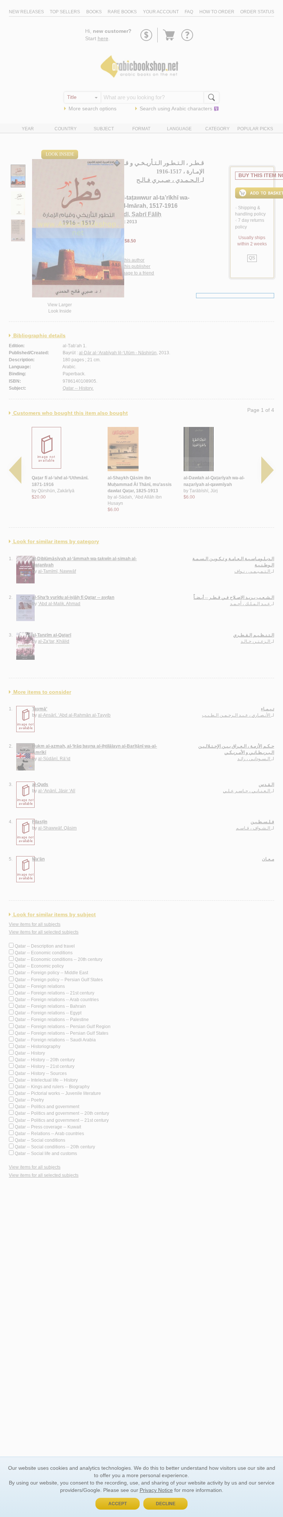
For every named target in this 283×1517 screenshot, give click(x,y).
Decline (165, 1503)
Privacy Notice (156, 1490)
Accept (117, 1503)
